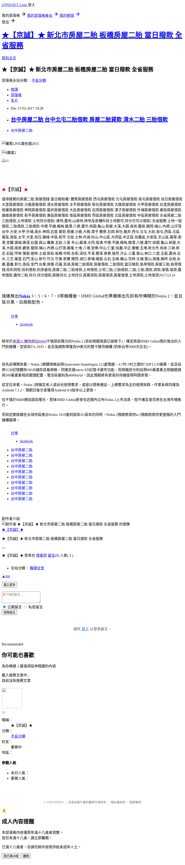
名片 (14, 100)
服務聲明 (135, 802)
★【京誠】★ (12, 530)
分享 (14, 316)
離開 (26, 856)
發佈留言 (9, 612)
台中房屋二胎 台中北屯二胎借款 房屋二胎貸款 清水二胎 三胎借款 (89, 119)
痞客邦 (41, 555)
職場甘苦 (37, 568)
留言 (51, 555)
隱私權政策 (118, 802)
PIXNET (59, 802)
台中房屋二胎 (21, 130)
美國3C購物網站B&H (29, 341)
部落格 (16, 95)
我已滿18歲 (11, 856)
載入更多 (9, 585)
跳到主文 (9, 58)
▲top (6, 576)
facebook (26, 324)
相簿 (14, 89)
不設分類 (39, 80)
